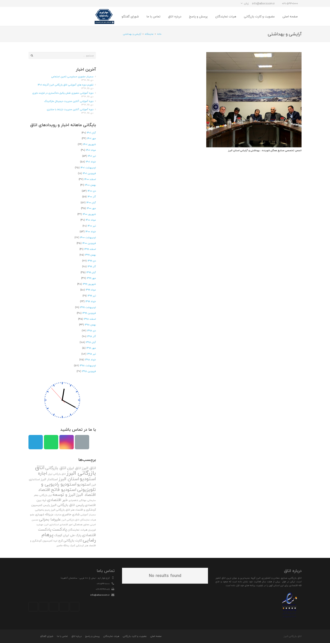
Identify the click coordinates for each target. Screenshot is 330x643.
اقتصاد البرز (86, 494)
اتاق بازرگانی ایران (57, 474)
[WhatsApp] (38, 3)
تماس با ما (62, 636)
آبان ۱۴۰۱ (91, 133)
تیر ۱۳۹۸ (91, 354)
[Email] (82, 442)
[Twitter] (64, 607)
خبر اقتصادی (57, 499)
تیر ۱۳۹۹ (91, 296)
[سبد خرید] (32, 16)
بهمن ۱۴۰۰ (90, 185)
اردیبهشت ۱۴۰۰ (88, 237)
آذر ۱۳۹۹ (91, 266)
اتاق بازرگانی (55, 467)
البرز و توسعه (64, 494)
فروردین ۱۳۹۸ (89, 371)
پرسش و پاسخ (92, 636)
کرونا (55, 541)
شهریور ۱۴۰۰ (89, 214)
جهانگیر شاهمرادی (78, 500)
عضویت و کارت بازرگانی (135, 636)
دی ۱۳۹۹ (91, 261)
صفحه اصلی (155, 636)
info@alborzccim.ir (100, 595)
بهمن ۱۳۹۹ (90, 255)
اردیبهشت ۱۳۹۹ (88, 307)
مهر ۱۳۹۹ (91, 278)
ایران (50, 495)
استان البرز (69, 479)
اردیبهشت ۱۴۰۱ (88, 167)
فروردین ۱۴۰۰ (89, 243)
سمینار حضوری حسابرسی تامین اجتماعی (72, 76)
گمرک (72, 546)
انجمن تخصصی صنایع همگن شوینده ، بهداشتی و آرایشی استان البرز (265, 150)
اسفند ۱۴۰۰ (90, 179)
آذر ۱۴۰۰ (91, 196)
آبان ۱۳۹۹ (91, 272)
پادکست (59, 529)
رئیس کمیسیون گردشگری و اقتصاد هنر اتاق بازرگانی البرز (63, 507)
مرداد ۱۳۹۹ (91, 290)
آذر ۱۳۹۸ (91, 336)
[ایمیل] (31, 3)
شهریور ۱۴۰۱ (89, 144)
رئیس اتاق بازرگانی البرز (67, 505)
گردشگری (80, 545)
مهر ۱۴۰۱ (91, 138)
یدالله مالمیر (63, 545)
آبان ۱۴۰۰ (91, 202)
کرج (60, 540)
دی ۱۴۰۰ (91, 191)
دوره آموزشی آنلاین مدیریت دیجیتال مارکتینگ (68, 101)
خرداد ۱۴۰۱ (91, 162)
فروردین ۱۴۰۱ (89, 173)
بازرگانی (43, 495)
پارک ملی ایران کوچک (67, 535)
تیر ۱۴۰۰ (91, 226)
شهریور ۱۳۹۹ (89, 284)
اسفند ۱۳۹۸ (90, 319)
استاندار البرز (49, 479)
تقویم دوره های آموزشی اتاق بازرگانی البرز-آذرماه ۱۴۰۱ (65, 85)
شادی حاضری (71, 514)
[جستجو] (40, 16)
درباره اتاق (76, 636)
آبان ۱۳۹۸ (91, 342)
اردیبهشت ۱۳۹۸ (88, 365)
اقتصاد (44, 489)
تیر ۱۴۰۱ (92, 156)
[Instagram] (52, 3)
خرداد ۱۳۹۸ (90, 359)
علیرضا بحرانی (50, 519)
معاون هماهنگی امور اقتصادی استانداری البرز (66, 525)
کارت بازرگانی (73, 540)
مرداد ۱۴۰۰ (91, 220)
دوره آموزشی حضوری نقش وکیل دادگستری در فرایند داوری (62, 93)
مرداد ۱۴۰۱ (91, 150)
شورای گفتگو (46, 636)
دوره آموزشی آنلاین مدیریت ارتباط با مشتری (70, 109)
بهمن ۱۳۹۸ (90, 325)
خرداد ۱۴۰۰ (90, 231)
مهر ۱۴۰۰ (91, 208)
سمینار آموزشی (88, 515)
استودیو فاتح (63, 489)
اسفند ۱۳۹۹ (90, 249)
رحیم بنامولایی (42, 510)
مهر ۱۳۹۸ (91, 348)
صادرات (57, 515)
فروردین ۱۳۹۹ (89, 313)
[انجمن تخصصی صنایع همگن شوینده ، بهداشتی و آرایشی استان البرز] (254, 99)
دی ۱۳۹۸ (91, 330)
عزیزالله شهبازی (44, 514)
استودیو (84, 484)
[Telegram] (45, 3)
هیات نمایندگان (77, 529)
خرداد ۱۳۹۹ (90, 301)
